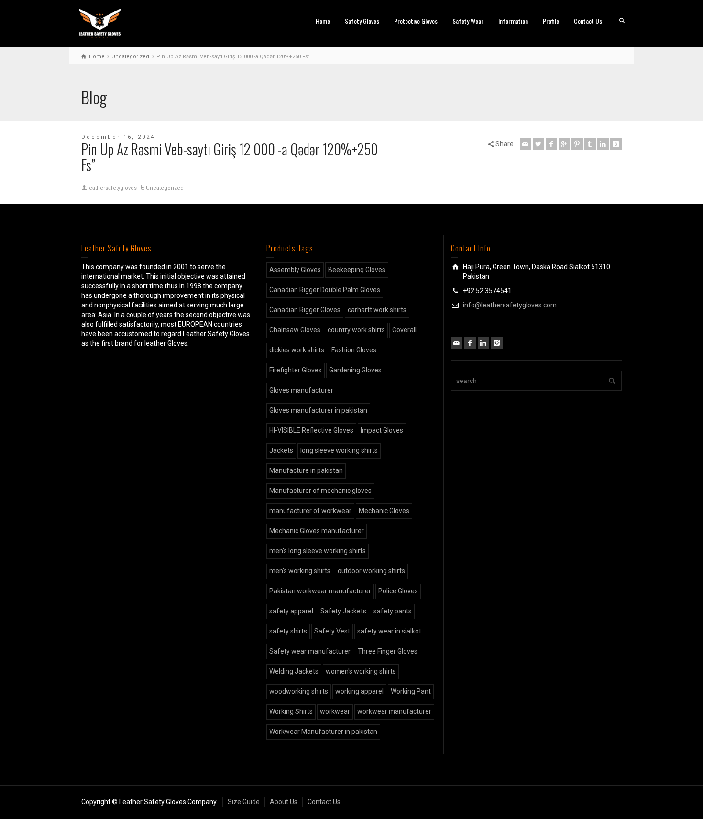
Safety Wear (467, 21)
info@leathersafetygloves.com (510, 305)
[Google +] (564, 144)
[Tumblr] (590, 144)
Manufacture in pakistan (306, 470)
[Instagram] (497, 343)
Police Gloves (398, 591)
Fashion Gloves (353, 350)
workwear (335, 711)
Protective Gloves (416, 21)
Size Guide (244, 802)
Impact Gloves (382, 430)
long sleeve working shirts (339, 450)
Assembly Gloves (295, 269)
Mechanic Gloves (384, 510)
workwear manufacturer (394, 711)
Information (513, 21)
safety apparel (291, 611)
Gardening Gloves (355, 370)
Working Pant (411, 691)
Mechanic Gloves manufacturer (316, 531)
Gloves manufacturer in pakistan (318, 410)
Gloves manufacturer (301, 390)
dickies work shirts (296, 350)
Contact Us (588, 21)
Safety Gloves (362, 21)
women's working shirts (361, 671)
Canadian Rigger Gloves (305, 310)
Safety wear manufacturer (310, 651)
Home (323, 21)
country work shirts (356, 330)
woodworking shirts (298, 691)
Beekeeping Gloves (356, 269)
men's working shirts (299, 571)
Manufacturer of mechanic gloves (320, 490)
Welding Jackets (294, 671)
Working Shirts (291, 711)
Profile (551, 21)
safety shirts (288, 631)
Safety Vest (332, 631)
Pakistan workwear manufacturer (320, 591)
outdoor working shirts (371, 571)
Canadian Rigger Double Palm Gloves (324, 290)
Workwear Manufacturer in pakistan (323, 731)
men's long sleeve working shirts (317, 551)
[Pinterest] (577, 144)
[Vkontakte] (616, 144)
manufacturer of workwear (310, 510)
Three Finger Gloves (387, 651)
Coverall (404, 330)
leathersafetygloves (112, 188)
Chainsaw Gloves (294, 330)
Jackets (281, 450)
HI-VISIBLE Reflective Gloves (311, 430)
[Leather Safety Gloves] (100, 23)
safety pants (392, 611)
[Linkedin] (603, 144)
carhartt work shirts (377, 310)
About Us (283, 802)
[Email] (525, 144)
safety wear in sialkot (389, 631)
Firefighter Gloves (295, 370)
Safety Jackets (343, 611)
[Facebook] (551, 144)
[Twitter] (538, 144)
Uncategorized (165, 188)
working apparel (359, 691)
